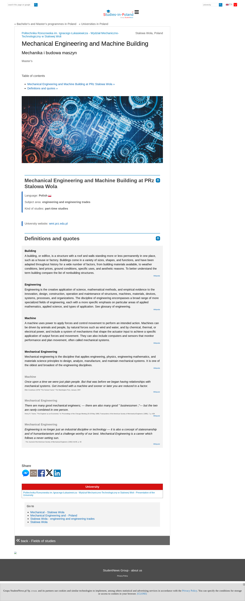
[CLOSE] (142, 593)
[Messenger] (25, 475)
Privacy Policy (189, 590)
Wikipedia (156, 276)
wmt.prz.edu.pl (58, 223)
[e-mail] (33, 475)
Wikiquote (156, 392)
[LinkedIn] (57, 475)
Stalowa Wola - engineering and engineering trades (62, 518)
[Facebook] (41, 475)
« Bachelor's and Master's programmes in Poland (45, 23)
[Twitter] (49, 475)
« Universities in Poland (93, 23)
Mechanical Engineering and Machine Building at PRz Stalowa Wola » (71, 84)
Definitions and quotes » (42, 88)
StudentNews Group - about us (122, 570)
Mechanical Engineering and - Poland (53, 515)
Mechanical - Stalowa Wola (47, 512)
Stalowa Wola (38, 522)
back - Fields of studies (36, 540)
